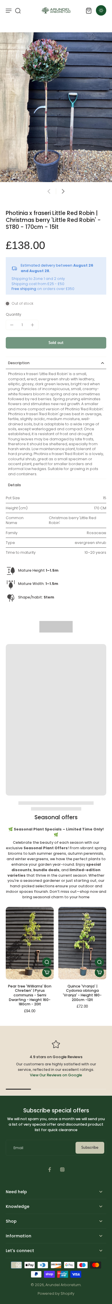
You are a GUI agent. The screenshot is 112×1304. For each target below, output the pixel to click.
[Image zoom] (56, 107)
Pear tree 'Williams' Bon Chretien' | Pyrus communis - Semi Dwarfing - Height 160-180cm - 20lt (29, 995)
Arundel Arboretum (63, 1284)
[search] (17, 10)
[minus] (12, 325)
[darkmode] (101, 10)
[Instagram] (62, 1169)
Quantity (13, 314)
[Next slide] (63, 191)
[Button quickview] (46, 962)
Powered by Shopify (56, 1293)
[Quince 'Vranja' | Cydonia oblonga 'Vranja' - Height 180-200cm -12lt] (82, 943)
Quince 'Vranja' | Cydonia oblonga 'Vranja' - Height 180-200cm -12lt (82, 993)
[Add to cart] (46, 972)
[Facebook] (49, 1169)
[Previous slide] (49, 191)
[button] (56, 343)
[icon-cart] (88, 10)
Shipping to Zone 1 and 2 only (38, 278)
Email (18, 1147)
